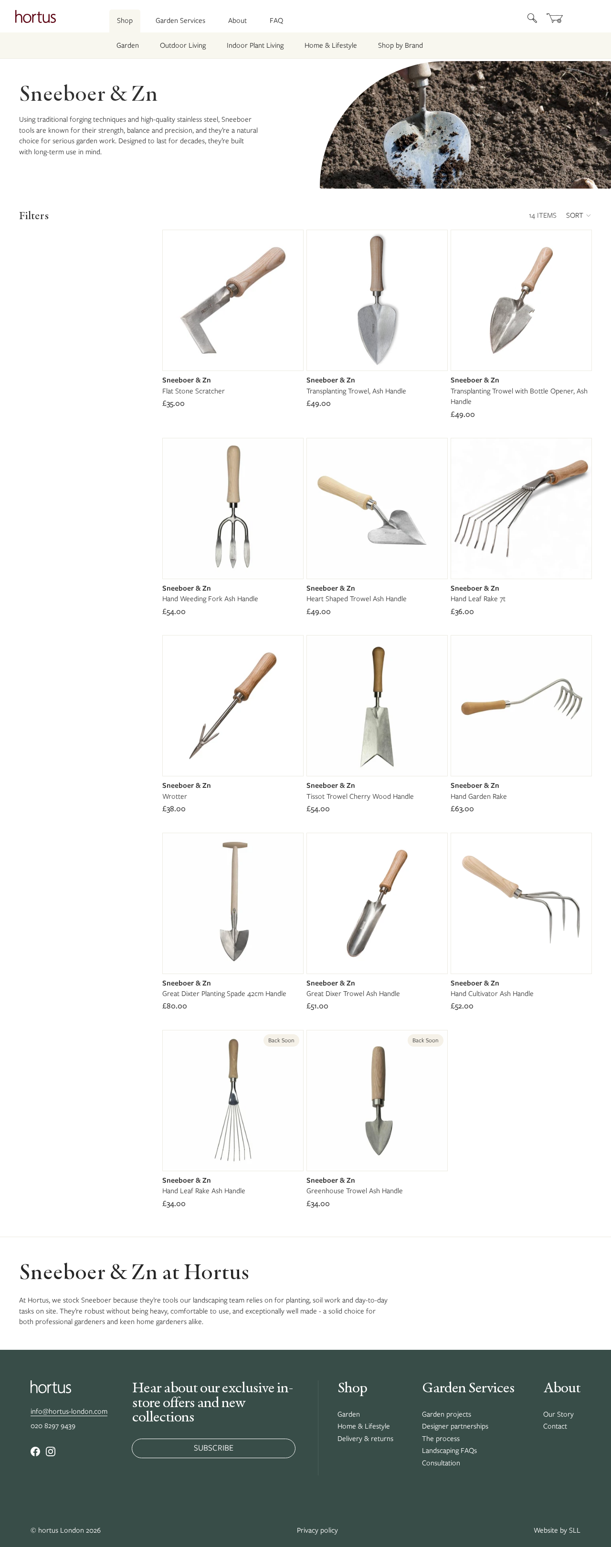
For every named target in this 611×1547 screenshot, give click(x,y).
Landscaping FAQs (449, 1450)
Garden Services (180, 20)
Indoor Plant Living (255, 45)
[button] (579, 215)
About (237, 20)
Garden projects (446, 1414)
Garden (127, 45)
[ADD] (288, 356)
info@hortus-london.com (69, 1411)
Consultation (441, 1463)
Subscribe (213, 1447)
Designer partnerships (455, 1426)
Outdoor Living (183, 45)
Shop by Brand (400, 45)
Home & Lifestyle (331, 45)
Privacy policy (317, 1530)
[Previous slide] (321, 300)
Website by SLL (557, 1530)
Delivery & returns (365, 1438)
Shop (125, 20)
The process (441, 1438)
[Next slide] (433, 300)
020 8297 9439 (53, 1425)
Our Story (558, 1414)
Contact (555, 1426)
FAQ (276, 20)
